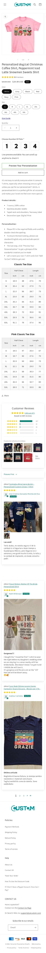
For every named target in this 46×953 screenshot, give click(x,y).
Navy (6, 97)
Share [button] (6, 396)
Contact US (9, 870)
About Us (8, 864)
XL (27, 107)
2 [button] (19, 795)
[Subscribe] (35, 927)
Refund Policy (10, 838)
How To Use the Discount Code (17, 881)
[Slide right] (28, 59)
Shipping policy (36, 948)
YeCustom (13, 944)
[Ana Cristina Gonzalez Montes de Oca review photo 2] (7, 536)
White (6, 91)
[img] (9, 490)
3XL (5, 112)
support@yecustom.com (31, 913)
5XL (24, 112)
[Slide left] (17, 59)
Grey (17, 91)
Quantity (5, 123)
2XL (35, 107)
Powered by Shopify (23, 944)
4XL (15, 112)
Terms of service (11, 849)
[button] (5, 4)
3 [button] (23, 795)
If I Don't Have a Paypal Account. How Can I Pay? (22, 888)
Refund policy (36, 944)
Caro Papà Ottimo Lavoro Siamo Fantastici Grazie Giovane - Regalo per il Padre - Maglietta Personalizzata (23, 688)
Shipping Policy (11, 832)
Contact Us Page (24, 908)
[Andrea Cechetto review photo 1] (23, 735)
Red (37, 91)
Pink (16, 97)
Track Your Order (11, 876)
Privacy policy (10, 843)
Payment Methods (12, 827)
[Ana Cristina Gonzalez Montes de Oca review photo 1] (23, 517)
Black (27, 91)
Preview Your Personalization (23, 166)
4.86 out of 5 (30, 413)
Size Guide (6, 118)
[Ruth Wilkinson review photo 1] (23, 624)
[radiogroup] (23, 146)
